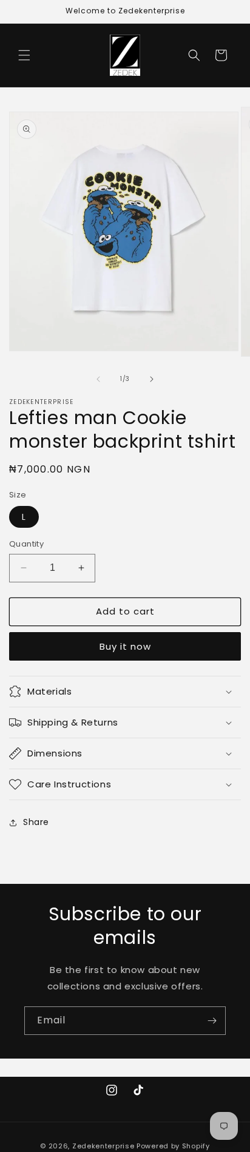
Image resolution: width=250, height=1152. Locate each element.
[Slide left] (98, 379)
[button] (24, 55)
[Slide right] (151, 379)
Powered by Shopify (173, 1146)
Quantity (26, 544)
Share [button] (36, 822)
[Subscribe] (211, 1020)
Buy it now (125, 646)
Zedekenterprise (103, 1146)
